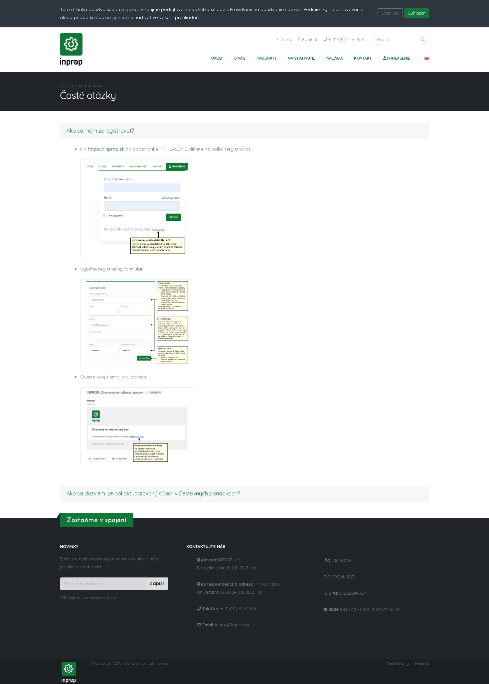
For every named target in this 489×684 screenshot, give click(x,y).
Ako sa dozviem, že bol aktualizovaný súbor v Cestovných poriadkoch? (153, 493)
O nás (286, 39)
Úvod (216, 58)
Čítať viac (390, 13)
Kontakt (309, 39)
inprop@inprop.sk (232, 624)
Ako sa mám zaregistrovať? (100, 130)
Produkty (266, 58)
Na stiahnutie (301, 58)
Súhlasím (416, 13)
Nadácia (334, 58)
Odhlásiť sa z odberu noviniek (88, 597)
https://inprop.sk (106, 149)
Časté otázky (398, 663)
